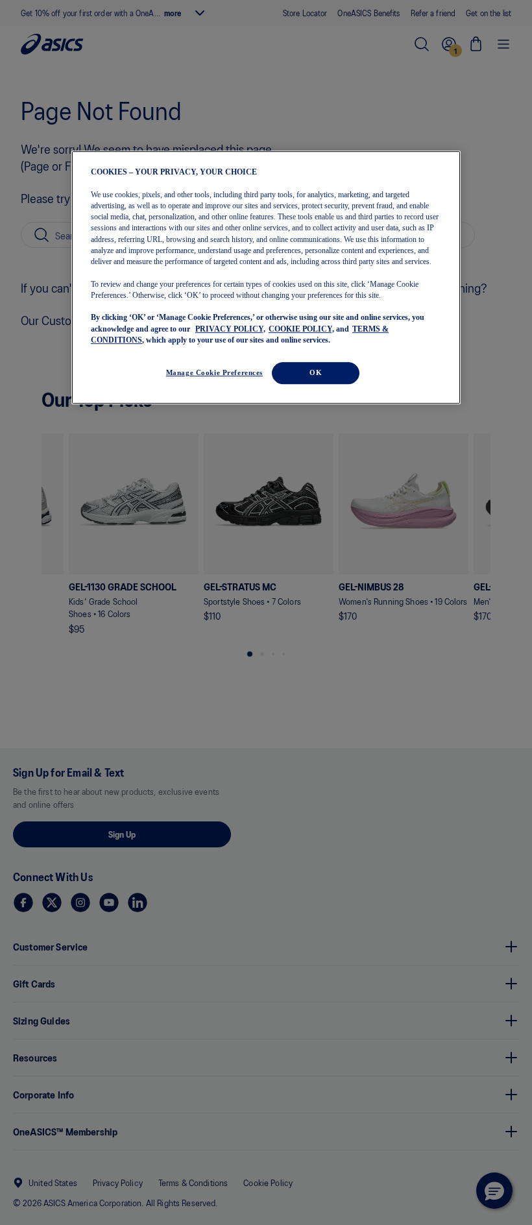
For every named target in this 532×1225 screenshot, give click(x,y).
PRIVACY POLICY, (230, 329)
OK (315, 372)
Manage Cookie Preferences (214, 372)
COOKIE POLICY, (301, 329)
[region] (266, 277)
